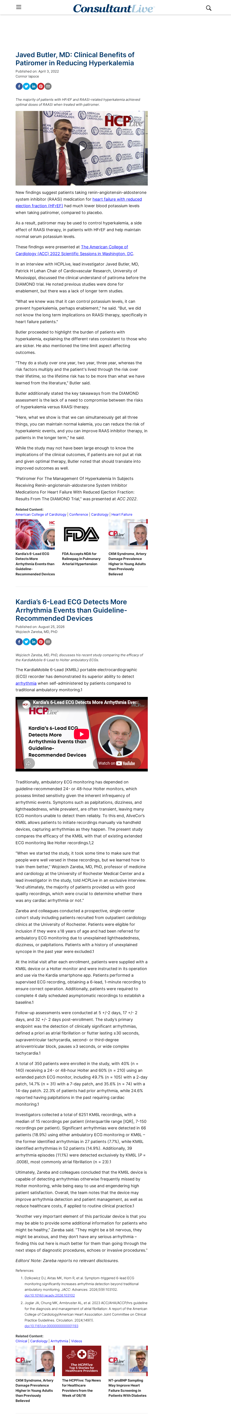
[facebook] (19, 86)
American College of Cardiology (41, 514)
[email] (48, 86)
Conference (78, 514)
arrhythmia (26, 683)
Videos (76, 1341)
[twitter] (26, 86)
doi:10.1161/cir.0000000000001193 (51, 1326)
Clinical (21, 1341)
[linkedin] (33, 86)
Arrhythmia (59, 1341)
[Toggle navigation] (19, 7)
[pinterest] (40, 86)
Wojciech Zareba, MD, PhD (37, 632)
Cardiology (100, 514)
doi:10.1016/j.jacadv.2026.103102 (50, 1295)
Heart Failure (121, 514)
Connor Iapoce (27, 76)
